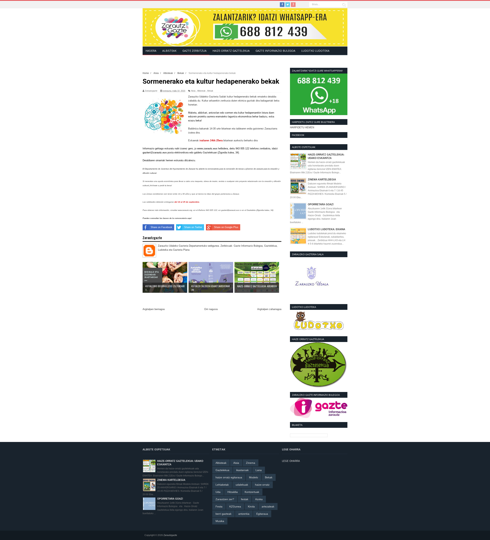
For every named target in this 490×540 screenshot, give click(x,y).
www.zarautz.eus (207, 148)
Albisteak (201, 91)
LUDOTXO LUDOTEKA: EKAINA (326, 229)
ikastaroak (242, 470)
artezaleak (268, 506)
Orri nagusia (211, 309)
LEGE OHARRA (291, 461)
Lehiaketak (222, 484)
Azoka (259, 499)
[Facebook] (282, 4)
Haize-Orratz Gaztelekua (231, 50)
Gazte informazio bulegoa (275, 50)
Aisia (193, 91)
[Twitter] (287, 4)
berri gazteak (223, 513)
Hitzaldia (232, 491)
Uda (218, 491)
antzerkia (243, 513)
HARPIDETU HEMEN (302, 127)
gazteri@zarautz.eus (155, 152)
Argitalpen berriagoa (154, 309)
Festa (219, 506)
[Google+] (293, 4)
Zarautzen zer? (225, 499)
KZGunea (235, 506)
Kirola (251, 506)
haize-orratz (262, 484)
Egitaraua (262, 513)
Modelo (253, 477)
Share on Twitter (193, 227)
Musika (220, 521)
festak (244, 499)
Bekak (210, 91)
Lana (259, 470)
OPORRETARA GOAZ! (321, 204)
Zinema (250, 462)
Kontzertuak (252, 491)
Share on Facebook (161, 227)
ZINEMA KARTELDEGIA (322, 179)
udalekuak (242, 484)
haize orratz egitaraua (229, 477)
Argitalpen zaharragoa (269, 309)
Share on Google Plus (226, 227)
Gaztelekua (222, 470)
